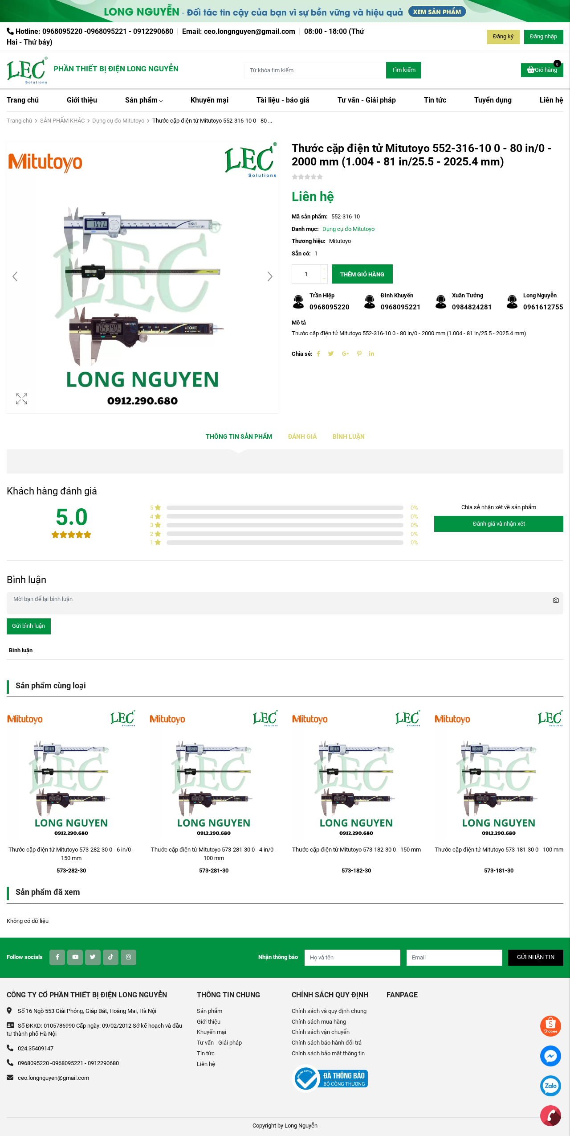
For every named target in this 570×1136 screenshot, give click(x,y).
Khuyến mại (209, 100)
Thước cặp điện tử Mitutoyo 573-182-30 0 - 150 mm (356, 849)
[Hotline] (550, 1115)
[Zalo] (550, 1085)
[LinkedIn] (371, 353)
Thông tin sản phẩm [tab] (239, 436)
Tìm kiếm (403, 69)
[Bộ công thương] (330, 1078)
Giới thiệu (82, 100)
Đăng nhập (543, 36)
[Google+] (345, 353)
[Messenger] (550, 1055)
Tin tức (435, 100)
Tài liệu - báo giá (282, 100)
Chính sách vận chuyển (321, 1032)
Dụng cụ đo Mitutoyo (118, 120)
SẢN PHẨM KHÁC (62, 120)
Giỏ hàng (546, 68)
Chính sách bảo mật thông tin (328, 1053)
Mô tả (299, 322)
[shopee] (550, 1025)
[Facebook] (318, 353)
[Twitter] (331, 353)
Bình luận (349, 436)
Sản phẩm (141, 100)
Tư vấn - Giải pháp (367, 100)
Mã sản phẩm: (310, 216)
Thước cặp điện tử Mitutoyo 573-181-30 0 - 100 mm (499, 849)
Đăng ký (503, 36)
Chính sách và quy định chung (329, 1011)
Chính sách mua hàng (319, 1021)
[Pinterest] (359, 353)
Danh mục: (305, 229)
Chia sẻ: (302, 353)
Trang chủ (23, 100)
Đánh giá (302, 436)
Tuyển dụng (493, 100)
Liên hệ (551, 100)
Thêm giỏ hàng (362, 274)
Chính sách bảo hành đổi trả (327, 1042)
